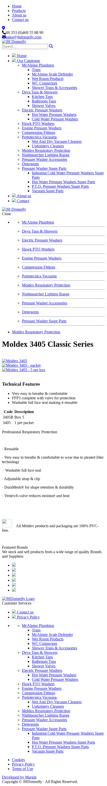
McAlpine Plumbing (38, 65)
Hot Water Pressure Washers (54, 114)
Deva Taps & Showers (39, 92)
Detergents (30, 164)
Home (17, 6)
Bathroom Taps (44, 101)
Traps (36, 70)
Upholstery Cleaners (48, 146)
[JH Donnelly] (14, 41)
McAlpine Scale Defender (52, 74)
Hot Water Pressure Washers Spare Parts (63, 182)
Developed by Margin (19, 777)
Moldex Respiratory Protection (46, 150)
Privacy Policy (28, 617)
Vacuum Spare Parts (47, 191)
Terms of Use (22, 769)
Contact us (20, 19)
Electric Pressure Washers (42, 110)
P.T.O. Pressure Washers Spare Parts (60, 186)
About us (19, 15)
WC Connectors (44, 83)
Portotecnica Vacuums (39, 137)
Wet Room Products (47, 79)
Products (19, 10)
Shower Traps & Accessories (54, 88)
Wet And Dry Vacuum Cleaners (57, 141)
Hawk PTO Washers (38, 123)
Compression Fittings (38, 132)
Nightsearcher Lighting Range (45, 155)
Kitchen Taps (42, 96)
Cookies (18, 760)
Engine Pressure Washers (41, 128)
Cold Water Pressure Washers (55, 119)
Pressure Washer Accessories (44, 159)
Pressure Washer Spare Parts (44, 168)
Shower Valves (43, 105)
